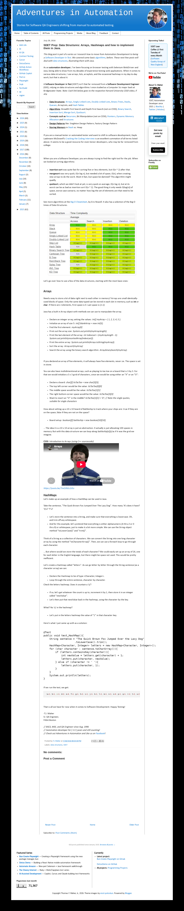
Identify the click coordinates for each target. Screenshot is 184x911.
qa (20, 92)
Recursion (71, 116)
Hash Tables (78, 105)
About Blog (91, 33)
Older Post (134, 825)
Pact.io (22, 77)
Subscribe (158, 150)
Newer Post (50, 825)
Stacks (127, 102)
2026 (22, 118)
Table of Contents (31, 33)
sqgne (22, 95)
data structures (60, 61)
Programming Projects (63, 33)
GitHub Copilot (25, 73)
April (21, 191)
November (24, 162)
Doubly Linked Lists (101, 102)
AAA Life (23, 45)
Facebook (100, 733)
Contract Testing (26, 56)
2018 (22, 145)
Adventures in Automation (75, 13)
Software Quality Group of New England (158, 62)
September (24, 170)
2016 (22, 154)
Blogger (128, 893)
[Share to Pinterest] (102, 741)
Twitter (152, 110)
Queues (53, 105)
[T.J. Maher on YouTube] (155, 78)
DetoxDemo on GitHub (107, 864)
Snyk (21, 84)
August (22, 175)
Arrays (69, 102)
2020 (22, 136)
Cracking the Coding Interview (80, 139)
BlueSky (159, 107)
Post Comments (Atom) (66, 833)
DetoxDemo (24, 64)
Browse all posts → (107, 845)
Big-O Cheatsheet (78, 202)
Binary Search (124, 109)
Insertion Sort (56, 112)
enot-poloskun (106, 893)
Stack (70, 127)
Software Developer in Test (58, 58)
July (21, 179)
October (23, 166)
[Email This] (92, 741)
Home (17, 33)
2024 (22, 127)
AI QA (21, 53)
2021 (22, 132)
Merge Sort (69, 112)
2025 (22, 123)
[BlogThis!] (95, 741)
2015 (22, 210)
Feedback (104, 33)
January (22, 204)
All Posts (46, 33)
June (21, 183)
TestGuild (23, 88)
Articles (160, 110)
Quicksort (80, 112)
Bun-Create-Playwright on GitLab (111, 859)
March (22, 196)
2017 (22, 150)
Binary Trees (117, 102)
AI (20, 49)
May (21, 187)
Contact (115, 33)
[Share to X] (97, 741)
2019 (22, 141)
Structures (68, 120)
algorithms (100, 58)
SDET (65, 745)
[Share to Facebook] (100, 741)
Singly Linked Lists (82, 102)
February (23, 200)
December (24, 158)
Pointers (111, 116)
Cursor (22, 60)
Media (79, 33)
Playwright (23, 81)
